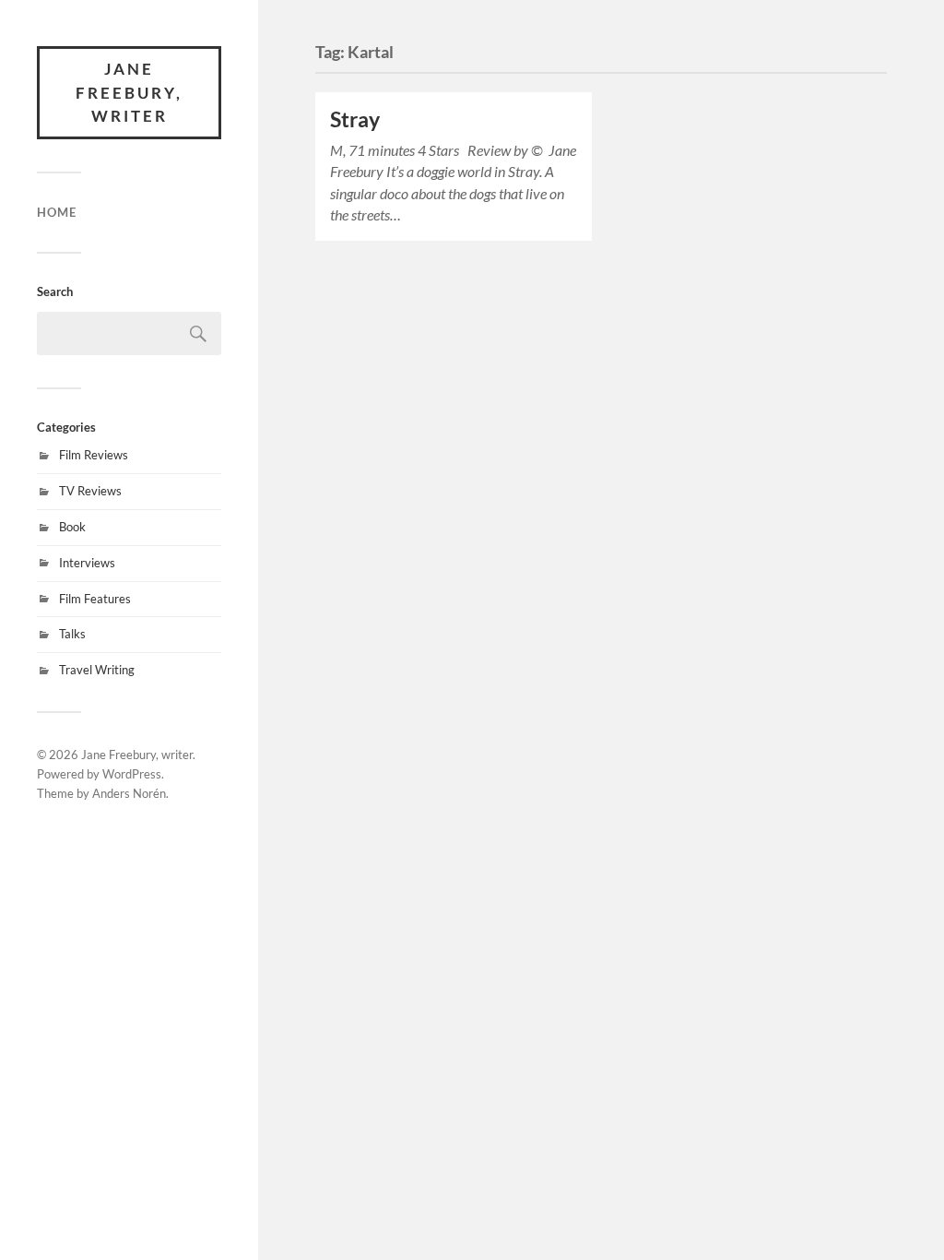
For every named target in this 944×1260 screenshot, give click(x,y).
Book (72, 526)
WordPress (131, 774)
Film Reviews (93, 454)
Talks (72, 633)
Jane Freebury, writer (129, 92)
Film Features (95, 598)
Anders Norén (129, 793)
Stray (355, 119)
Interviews (87, 562)
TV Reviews (90, 490)
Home (57, 212)
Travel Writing (97, 669)
